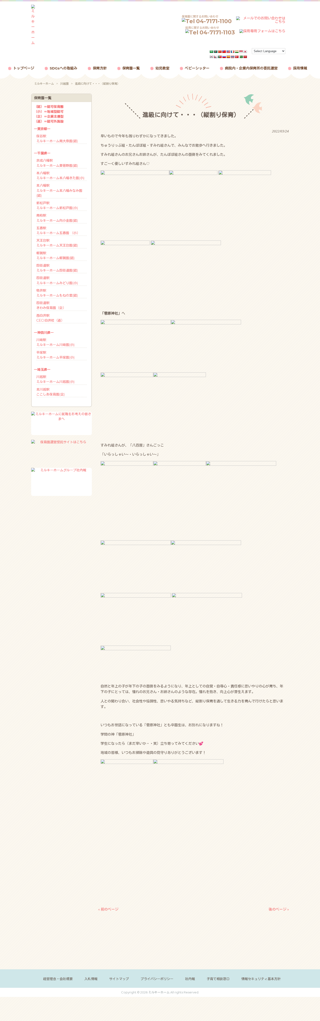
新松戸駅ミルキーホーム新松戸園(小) (57, 205)
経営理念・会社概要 (58, 979)
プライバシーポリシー (157, 979)
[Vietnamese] (245, 56)
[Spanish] (228, 56)
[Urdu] (241, 56)
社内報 (190, 979)
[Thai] (232, 56)
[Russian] (224, 56)
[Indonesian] (241, 51)
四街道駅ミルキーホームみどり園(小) (57, 280)
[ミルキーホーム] (33, 43)
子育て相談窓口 (218, 979)
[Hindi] (237, 51)
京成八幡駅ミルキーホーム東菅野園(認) (57, 162)
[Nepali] (216, 56)
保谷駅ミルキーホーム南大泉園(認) (57, 138)
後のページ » (279, 909)
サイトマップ (119, 979)
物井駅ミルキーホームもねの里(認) (57, 293)
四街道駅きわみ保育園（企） (51, 305)
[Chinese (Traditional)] (224, 51)
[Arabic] (211, 51)
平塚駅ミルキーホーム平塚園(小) (55, 355)
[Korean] (211, 56)
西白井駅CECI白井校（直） (50, 318)
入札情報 (90, 979)
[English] (228, 51)
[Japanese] (245, 51)
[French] (232, 51)
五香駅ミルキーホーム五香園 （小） (58, 230)
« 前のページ (108, 909)
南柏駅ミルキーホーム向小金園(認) (57, 217)
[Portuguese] (220, 56)
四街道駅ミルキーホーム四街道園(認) (57, 268)
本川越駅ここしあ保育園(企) (50, 391)
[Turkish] (237, 56)
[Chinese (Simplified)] (220, 51)
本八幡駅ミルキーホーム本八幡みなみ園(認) (59, 190)
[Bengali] (216, 51)
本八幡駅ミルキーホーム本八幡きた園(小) (60, 175)
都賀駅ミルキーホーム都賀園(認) (55, 255)
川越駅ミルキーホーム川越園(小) (55, 379)
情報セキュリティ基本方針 (261, 979)
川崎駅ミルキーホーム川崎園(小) (55, 342)
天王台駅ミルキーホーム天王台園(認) (57, 242)
